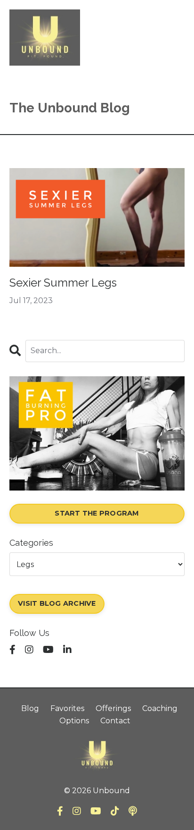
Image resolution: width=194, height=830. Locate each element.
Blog (30, 708)
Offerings (113, 708)
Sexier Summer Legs (63, 282)
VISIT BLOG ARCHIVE (57, 603)
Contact (115, 720)
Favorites (67, 708)
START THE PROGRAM (97, 513)
